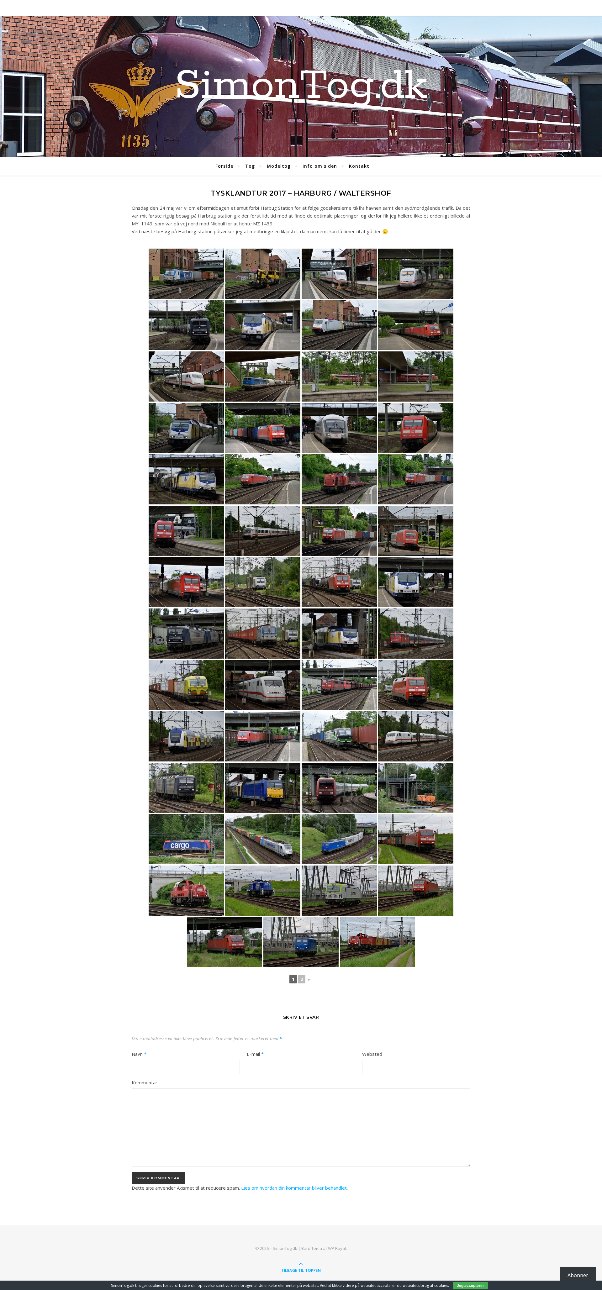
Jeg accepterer (470, 1285)
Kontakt (359, 166)
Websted (372, 1054)
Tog (250, 166)
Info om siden (320, 166)
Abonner (578, 1275)
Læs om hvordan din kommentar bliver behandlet (294, 1188)
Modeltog (279, 166)
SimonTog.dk (301, 86)
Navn (139, 1054)
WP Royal (337, 1248)
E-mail (255, 1054)
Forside (224, 166)
